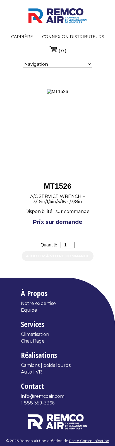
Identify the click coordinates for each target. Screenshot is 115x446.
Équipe (29, 310)
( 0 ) (62, 50)
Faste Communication (89, 441)
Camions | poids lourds (46, 365)
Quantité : (50, 245)
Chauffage (33, 341)
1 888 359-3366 (37, 403)
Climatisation (35, 334)
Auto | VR (31, 372)
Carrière (22, 36)
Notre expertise (38, 303)
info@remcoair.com (42, 396)
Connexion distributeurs (73, 36)
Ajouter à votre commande (57, 256)
